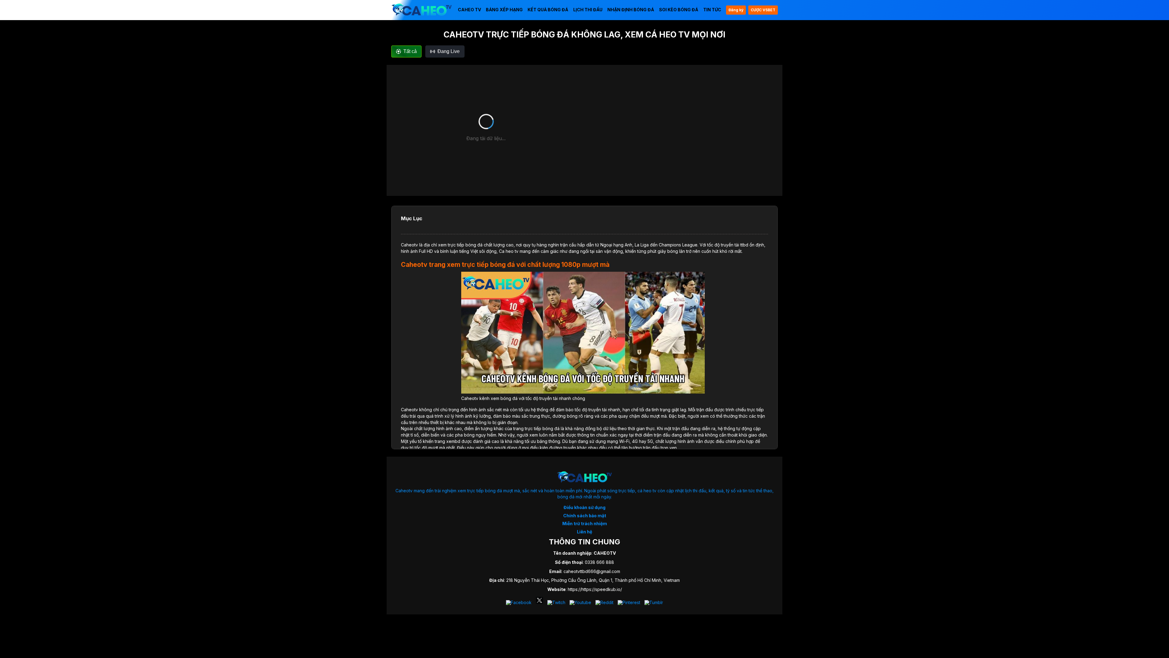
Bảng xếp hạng (504, 9)
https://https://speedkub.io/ (595, 589)
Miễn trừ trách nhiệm (584, 523)
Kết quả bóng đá (548, 9)
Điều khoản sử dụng (584, 507)
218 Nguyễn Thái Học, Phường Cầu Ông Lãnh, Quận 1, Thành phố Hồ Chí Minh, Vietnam (593, 580)
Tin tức (712, 9)
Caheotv (409, 244)
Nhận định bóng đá (630, 9)
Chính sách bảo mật (584, 515)
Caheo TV (469, 9)
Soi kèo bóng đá (678, 9)
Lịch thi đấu (587, 9)
